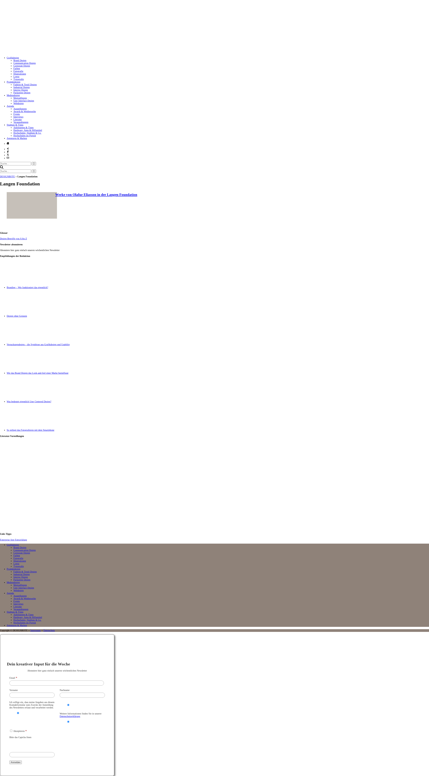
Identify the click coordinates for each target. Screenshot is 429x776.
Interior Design (20, 90)
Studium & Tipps (15, 125)
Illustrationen (19, 74)
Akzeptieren (20, 731)
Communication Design (24, 63)
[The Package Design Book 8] (218, 485)
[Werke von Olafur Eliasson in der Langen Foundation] (32, 218)
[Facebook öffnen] (8, 152)
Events (16, 114)
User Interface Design (23, 100)
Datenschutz (49, 630)
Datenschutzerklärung (70, 716)
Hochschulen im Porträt (24, 135)
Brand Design (19, 60)
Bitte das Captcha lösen (20, 737)
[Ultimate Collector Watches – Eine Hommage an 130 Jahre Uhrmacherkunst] (218, 455)
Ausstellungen (20, 109)
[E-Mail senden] (8, 158)
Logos (16, 76)
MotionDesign (20, 98)
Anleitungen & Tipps (23, 127)
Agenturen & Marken (17, 138)
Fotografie (18, 71)
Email (13, 678)
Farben (16, 68)
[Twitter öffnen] (8, 155)
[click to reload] (26, 744)
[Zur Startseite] (50, 53)
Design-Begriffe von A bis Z (13, 238)
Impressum (35, 630)
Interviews (18, 117)
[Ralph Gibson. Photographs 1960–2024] (218, 515)
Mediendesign (13, 95)
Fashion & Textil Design (25, 84)
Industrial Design (21, 87)
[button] (1, 168)
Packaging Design (21, 92)
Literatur (17, 119)
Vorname (13, 690)
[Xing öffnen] (8, 148)
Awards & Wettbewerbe (24, 111)
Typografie (18, 79)
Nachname (65, 690)
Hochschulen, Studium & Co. (27, 133)
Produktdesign (13, 82)
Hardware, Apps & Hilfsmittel (27, 130)
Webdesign (18, 103)
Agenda (10, 106)
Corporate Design (21, 66)
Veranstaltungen (20, 122)
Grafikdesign (13, 58)
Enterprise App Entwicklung (13, 540)
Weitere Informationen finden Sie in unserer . (81, 715)
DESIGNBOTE (7, 176)
